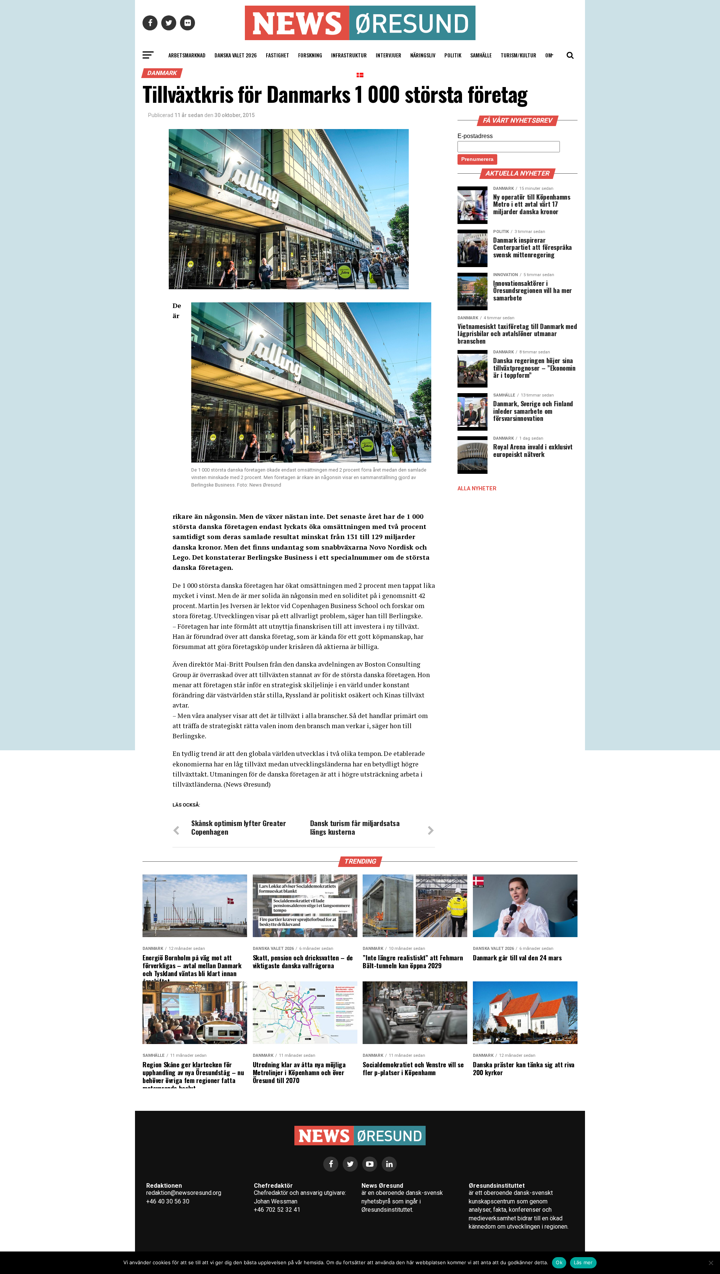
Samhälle (481, 55)
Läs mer (583, 1262)
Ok (559, 1262)
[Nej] (710, 1262)
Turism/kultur (518, 55)
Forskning (310, 55)
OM (548, 55)
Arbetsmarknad (187, 55)
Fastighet (277, 55)
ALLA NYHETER (477, 488)
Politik (452, 55)
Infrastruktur (349, 55)
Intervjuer (388, 55)
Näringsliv (422, 55)
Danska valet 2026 (235, 55)
